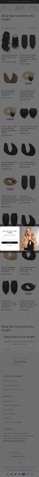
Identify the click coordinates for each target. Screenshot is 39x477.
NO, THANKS (9, 245)
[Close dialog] (37, 227)
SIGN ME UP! (10, 242)
